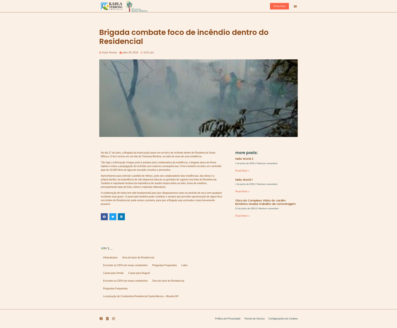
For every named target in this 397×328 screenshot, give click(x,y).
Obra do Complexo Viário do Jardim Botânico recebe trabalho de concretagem (265, 202)
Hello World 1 (244, 180)
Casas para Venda (113, 273)
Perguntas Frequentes (164, 265)
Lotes (184, 265)
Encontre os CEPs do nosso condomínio (125, 265)
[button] (295, 6)
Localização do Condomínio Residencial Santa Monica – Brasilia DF (141, 296)
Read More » (242, 170)
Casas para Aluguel (139, 273)
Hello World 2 (244, 159)
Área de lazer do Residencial (138, 257)
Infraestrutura (110, 257)
